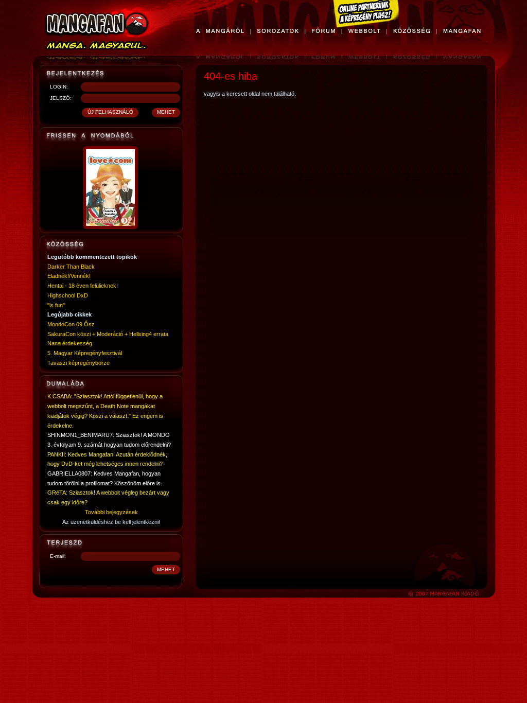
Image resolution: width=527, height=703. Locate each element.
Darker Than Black (71, 266)
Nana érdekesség (69, 343)
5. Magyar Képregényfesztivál (84, 353)
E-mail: (58, 556)
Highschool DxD (67, 295)
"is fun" (56, 305)
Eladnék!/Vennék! (69, 276)
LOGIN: (59, 87)
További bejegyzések (111, 512)
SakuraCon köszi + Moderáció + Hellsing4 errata (107, 334)
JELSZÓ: (61, 98)
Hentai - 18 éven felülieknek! (82, 286)
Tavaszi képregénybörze (78, 363)
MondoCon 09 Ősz (71, 324)
